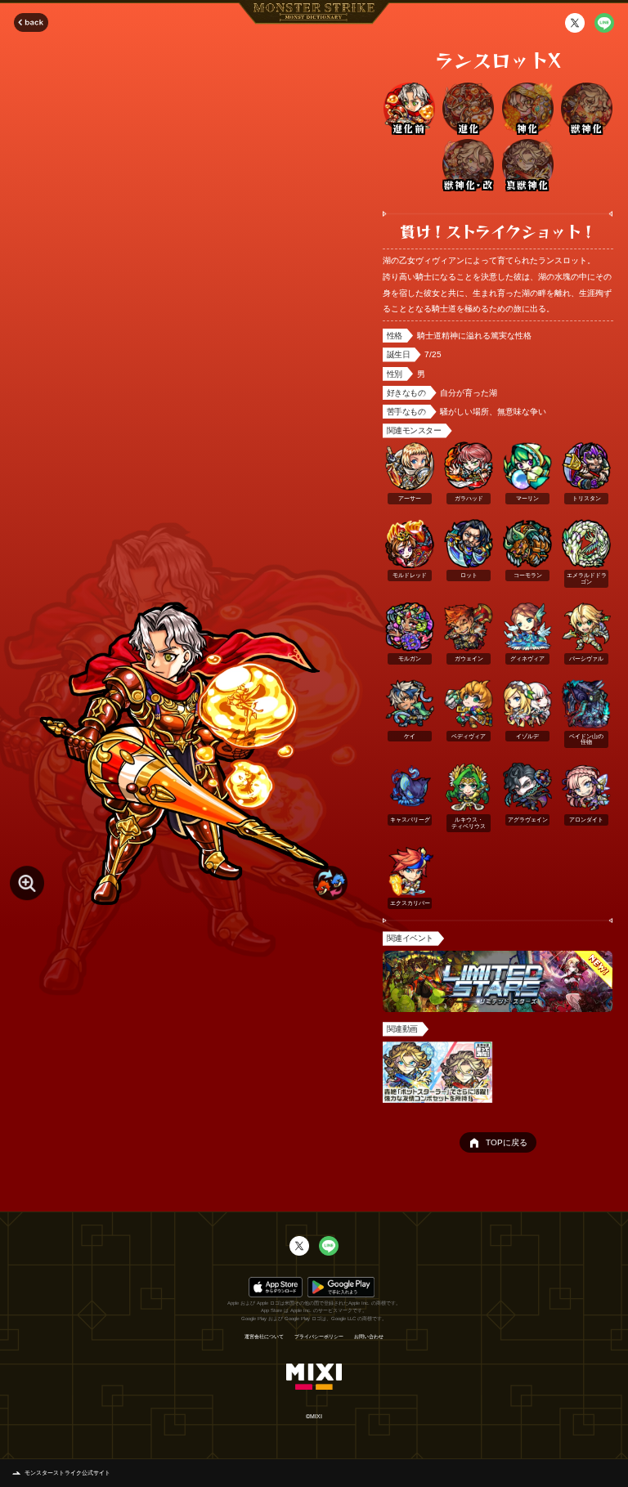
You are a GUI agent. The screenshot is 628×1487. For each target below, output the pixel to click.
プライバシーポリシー (318, 1336)
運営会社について (264, 1336)
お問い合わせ (369, 1336)
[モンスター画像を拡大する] (27, 883)
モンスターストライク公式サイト (67, 1472)
